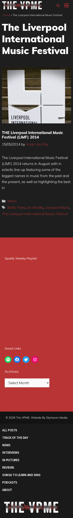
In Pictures (10, 460)
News (12, 201)
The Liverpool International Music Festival (35, 214)
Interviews (10, 452)
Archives (12, 371)
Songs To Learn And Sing (21, 475)
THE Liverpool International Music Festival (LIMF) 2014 (32, 134)
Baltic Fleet (16, 207)
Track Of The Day (15, 437)
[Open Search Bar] (58, 5)
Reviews (8, 467)
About (7, 490)
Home (6, 15)
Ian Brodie (35, 207)
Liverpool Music (57, 207)
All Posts (9, 430)
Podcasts (9, 482)
